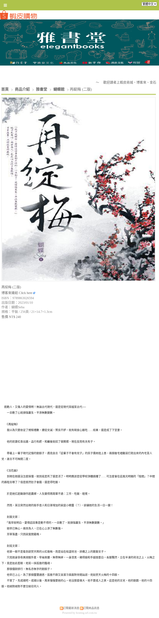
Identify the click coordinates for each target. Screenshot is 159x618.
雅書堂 (41, 89)
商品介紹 (23, 89)
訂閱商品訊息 (91, 608)
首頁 (5, 89)
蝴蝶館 (59, 89)
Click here (26, 293)
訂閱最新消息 (71, 608)
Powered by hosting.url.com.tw (79, 612)
